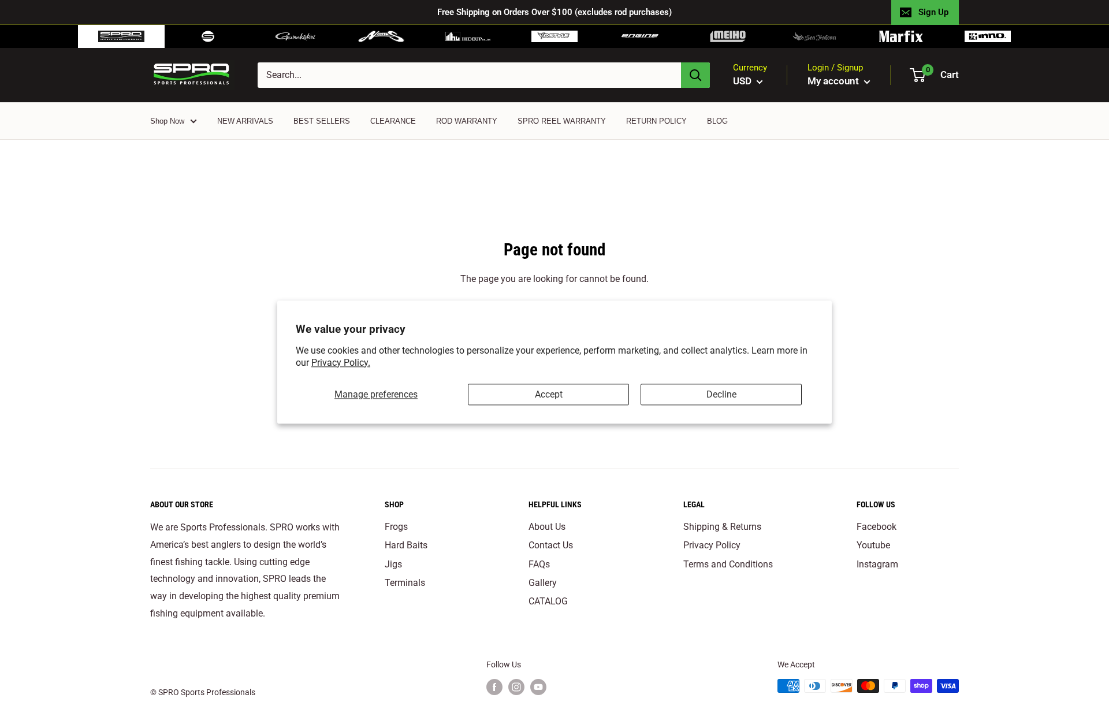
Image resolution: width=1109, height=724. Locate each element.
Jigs (393, 564)
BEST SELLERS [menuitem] (321, 121)
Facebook (876, 526)
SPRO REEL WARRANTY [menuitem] (562, 121)
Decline (721, 394)
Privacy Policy (711, 545)
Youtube (873, 545)
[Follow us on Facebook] (494, 687)
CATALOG (548, 601)
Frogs (396, 526)
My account (834, 81)
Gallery (543, 582)
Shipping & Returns (722, 526)
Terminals (405, 582)
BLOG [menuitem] (717, 121)
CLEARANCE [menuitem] (393, 121)
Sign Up (933, 12)
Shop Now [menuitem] (167, 121)
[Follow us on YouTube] (538, 687)
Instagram (877, 564)
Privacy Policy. (340, 362)
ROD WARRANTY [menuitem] (466, 121)
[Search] (695, 75)
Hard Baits (406, 545)
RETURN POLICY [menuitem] (656, 121)
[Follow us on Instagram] (516, 687)
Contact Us (551, 545)
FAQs (539, 564)
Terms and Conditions (728, 564)
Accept (549, 394)
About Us (547, 526)
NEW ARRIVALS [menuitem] (245, 121)
